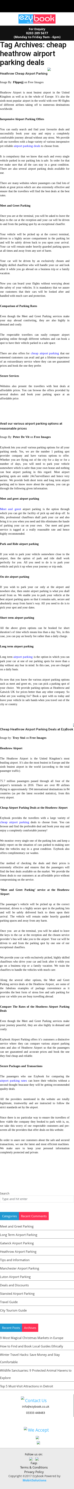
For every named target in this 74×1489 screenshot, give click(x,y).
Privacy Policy (34, 1472)
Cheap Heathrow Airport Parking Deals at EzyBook (36, 729)
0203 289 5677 (37, 33)
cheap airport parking (45, 353)
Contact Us (36, 1400)
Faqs (34, 1463)
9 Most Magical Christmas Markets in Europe (31, 1338)
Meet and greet (10, 509)
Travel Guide (9, 1302)
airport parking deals (27, 146)
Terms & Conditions (34, 1467)
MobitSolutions (34, 1480)
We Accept (38, 1430)
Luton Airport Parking (15, 1277)
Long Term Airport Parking (18, 1235)
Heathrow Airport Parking (18, 1251)
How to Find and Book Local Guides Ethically (31, 1346)
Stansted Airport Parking (17, 1293)
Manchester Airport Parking (19, 1268)
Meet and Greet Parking (17, 1226)
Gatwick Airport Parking (17, 1243)
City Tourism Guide (13, 1310)
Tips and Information (15, 1260)
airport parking (23, 656)
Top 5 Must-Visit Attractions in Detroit (26, 1386)
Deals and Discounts (14, 1285)
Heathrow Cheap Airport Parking (23, 73)
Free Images (36, 82)
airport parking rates (13, 1080)
